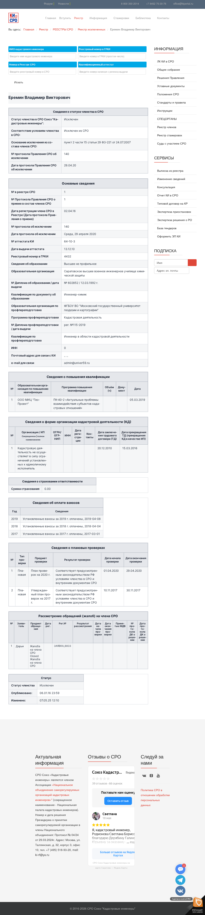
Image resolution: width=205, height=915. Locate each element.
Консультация (165, 187)
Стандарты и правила (171, 102)
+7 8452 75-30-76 (156, 3)
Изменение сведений (170, 179)
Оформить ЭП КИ (168, 236)
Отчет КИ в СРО (167, 195)
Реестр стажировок (169, 135)
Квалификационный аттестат (96, 64)
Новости (63, 3)
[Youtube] (11, 3)
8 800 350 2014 (130, 3)
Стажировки (121, 18)
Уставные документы (170, 86)
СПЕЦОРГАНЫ (166, 119)
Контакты (163, 18)
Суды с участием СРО (171, 143)
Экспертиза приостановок (173, 212)
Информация (98, 18)
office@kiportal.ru (183, 3)
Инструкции (164, 110)
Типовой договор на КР (172, 203)
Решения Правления (170, 78)
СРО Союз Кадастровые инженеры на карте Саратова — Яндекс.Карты (111, 865)
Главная (50, 18)
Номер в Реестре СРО (22, 64)
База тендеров (166, 228)
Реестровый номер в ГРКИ (94, 49)
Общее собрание (168, 69)
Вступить (65, 18)
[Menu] (177, 18)
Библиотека (143, 18)
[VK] (16, 3)
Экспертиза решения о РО (174, 220)
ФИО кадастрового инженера (26, 49)
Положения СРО (167, 94)
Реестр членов (166, 127)
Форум (48, 3)
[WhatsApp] (21, 3)
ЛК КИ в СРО (165, 61)
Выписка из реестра (169, 171)
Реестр (78, 18)
